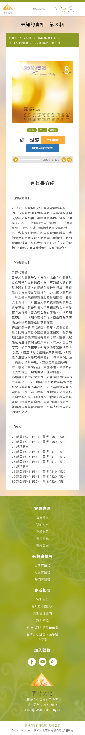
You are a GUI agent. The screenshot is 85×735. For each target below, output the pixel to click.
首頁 (15, 38)
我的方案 (42, 524)
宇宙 (42, 130)
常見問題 (42, 538)
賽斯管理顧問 (42, 613)
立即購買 (53, 140)
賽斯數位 (42, 620)
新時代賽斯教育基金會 (42, 627)
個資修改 (42, 517)
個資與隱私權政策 (36, 725)
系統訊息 (42, 531)
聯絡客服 (42, 545)
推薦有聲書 (42, 572)
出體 (53, 130)
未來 (32, 130)
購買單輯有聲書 (42, 148)
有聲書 (27, 38)
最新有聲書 (42, 565)
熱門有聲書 (42, 579)
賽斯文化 (42, 599)
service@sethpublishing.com (42, 709)
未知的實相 (20, 43)
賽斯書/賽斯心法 (48, 38)
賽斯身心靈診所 (42, 606)
